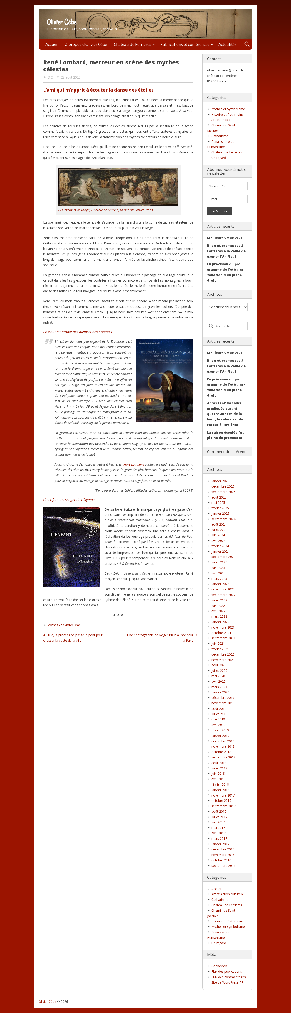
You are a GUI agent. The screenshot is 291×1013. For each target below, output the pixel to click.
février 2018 (220, 784)
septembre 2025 (223, 492)
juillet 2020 (219, 670)
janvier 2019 (220, 735)
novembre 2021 (223, 627)
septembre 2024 (223, 519)
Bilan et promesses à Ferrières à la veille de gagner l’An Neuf (226, 251)
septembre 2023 (223, 557)
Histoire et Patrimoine (227, 114)
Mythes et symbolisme (64, 625)
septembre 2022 (223, 595)
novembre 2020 (223, 660)
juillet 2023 (219, 562)
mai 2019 (218, 719)
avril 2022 (218, 611)
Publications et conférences (184, 44)
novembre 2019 (223, 703)
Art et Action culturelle (227, 894)
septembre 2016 (223, 865)
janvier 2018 (220, 790)
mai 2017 (218, 827)
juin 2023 (218, 567)
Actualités (227, 44)
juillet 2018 (219, 768)
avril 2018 (218, 779)
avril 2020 (218, 681)
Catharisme (219, 136)
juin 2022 (218, 605)
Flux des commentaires (228, 977)
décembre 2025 (222, 486)
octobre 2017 (221, 800)
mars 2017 (219, 838)
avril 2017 (218, 833)
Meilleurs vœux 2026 (224, 238)
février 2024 (220, 546)
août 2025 (218, 497)
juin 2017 (218, 822)
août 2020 (218, 665)
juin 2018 (218, 773)
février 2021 (220, 649)
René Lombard (133, 464)
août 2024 (218, 524)
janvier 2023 (220, 584)
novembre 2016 (223, 855)
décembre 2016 (222, 849)
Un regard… (219, 157)
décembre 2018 (222, 741)
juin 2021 (218, 643)
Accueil (51, 44)
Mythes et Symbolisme (228, 109)
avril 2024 (218, 540)
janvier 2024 (220, 551)
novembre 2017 (223, 795)
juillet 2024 (219, 529)
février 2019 (220, 730)
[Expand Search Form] (247, 44)
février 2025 (220, 508)
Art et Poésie (221, 119)
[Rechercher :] (227, 326)
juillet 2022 (219, 600)
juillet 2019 (219, 714)
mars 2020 (219, 687)
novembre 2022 (223, 589)
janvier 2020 (220, 692)
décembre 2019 (222, 697)
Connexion (219, 966)
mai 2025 (218, 502)
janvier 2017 (220, 844)
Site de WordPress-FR (227, 982)
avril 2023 (218, 573)
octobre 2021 (221, 633)
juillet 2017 (219, 817)
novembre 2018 (223, 746)
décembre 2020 (222, 654)
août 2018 (218, 763)
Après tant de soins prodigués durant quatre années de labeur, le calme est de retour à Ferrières (225, 414)
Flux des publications (226, 971)
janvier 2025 (220, 513)
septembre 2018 (223, 757)
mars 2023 (219, 578)
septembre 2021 (223, 638)
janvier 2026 (220, 481)
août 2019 (218, 708)
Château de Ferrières (132, 44)
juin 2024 (218, 535)
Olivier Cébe (62, 22)
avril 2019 (218, 725)
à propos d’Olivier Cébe (86, 44)
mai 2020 (218, 676)
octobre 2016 (221, 860)
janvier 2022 (220, 622)
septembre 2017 (223, 806)
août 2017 (218, 811)
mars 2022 (219, 616)
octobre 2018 (221, 752)
